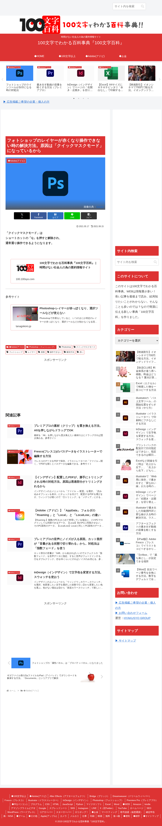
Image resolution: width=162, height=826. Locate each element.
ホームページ (136, 808)
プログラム (36, 804)
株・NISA (8, 816)
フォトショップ (15, 352)
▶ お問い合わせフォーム (131, 613)
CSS (47, 804)
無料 (108, 816)
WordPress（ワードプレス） (21, 812)
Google (42, 808)
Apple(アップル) (49, 816)
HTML (56, 804)
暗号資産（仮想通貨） (131, 812)
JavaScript (67, 804)
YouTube (122, 808)
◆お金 (95, 812)
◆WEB (126, 804)
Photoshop (66, 347)
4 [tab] (88, 98)
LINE (94, 808)
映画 (100, 816)
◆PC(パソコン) (19, 804)
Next (159, 79)
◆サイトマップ (151, 816)
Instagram (83, 808)
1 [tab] (73, 98)
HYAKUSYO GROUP (137, 618)
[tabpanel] (19, 79)
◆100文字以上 (18, 796)
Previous (2, 79)
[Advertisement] (55, 123)
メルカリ (74, 816)
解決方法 (70, 352)
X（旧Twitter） (107, 808)
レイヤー (31, 352)
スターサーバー (64, 812)
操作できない (55, 352)
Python (79, 804)
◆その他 (32, 816)
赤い (81, 352)
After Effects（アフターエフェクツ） (68, 796)
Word (116, 804)
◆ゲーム (20, 816)
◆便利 (126, 816)
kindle (147, 804)
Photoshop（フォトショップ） (42, 347)
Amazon (137, 804)
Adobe (100, 206)
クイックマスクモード (85, 347)
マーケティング (109, 812)
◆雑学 (136, 816)
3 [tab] (83, 98)
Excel (108, 804)
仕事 (84, 816)
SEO (149, 808)
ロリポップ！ (81, 812)
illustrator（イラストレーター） (43, 800)
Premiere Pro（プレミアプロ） (142, 800)
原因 (43, 352)
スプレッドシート (58, 808)
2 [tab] (78, 98)
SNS (72, 808)
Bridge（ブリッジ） (99, 796)
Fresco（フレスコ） (15, 800)
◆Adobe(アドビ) (16, 347)
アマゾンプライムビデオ (23, 808)
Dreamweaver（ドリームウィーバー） (132, 796)
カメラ (63, 816)
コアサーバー (46, 812)
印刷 (92, 816)
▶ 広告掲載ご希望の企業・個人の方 (26, 101)
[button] (142, 6)
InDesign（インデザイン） (76, 800)
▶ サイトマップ (125, 640)
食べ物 (116, 816)
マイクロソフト (94, 804)
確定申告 (150, 812)
